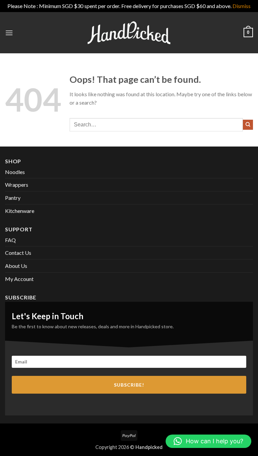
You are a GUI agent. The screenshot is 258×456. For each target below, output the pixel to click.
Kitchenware (19, 211)
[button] (9, 32)
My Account (19, 279)
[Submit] (248, 125)
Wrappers (16, 184)
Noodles (15, 172)
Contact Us (18, 252)
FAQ (10, 240)
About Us (16, 266)
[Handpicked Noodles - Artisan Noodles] (129, 32)
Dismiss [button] (241, 6)
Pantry (12, 197)
